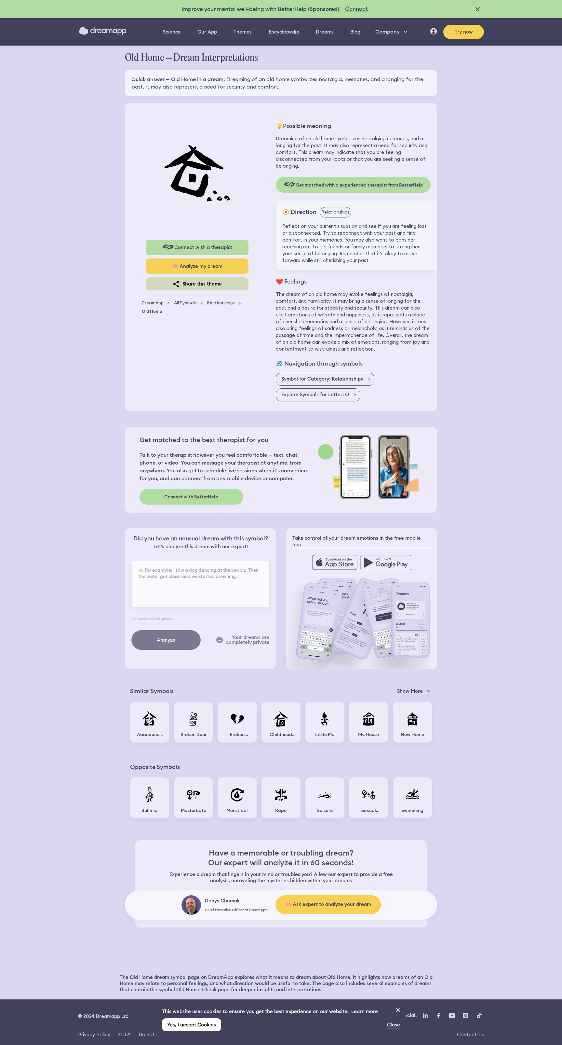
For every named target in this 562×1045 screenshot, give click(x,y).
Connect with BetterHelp (191, 497)
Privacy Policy (94, 1034)
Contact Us (470, 1034)
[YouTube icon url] (452, 1016)
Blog (355, 32)
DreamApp (153, 302)
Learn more (364, 1011)
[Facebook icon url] (438, 1016)
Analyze (166, 640)
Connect (356, 8)
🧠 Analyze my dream (197, 266)
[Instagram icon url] (465, 1016)
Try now (464, 32)
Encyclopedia (284, 32)
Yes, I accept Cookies (191, 1025)
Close (393, 1025)
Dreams (325, 32)
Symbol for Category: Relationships (322, 379)
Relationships (221, 302)
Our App (207, 32)
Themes (243, 32)
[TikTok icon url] (479, 1016)
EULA (124, 1034)
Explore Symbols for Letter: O (315, 394)
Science (172, 32)
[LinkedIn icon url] (425, 1016)
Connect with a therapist (203, 247)
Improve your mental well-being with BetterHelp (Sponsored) (260, 9)
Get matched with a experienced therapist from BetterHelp (359, 185)
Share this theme (202, 284)
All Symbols (185, 302)
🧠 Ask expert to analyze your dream (328, 904)
